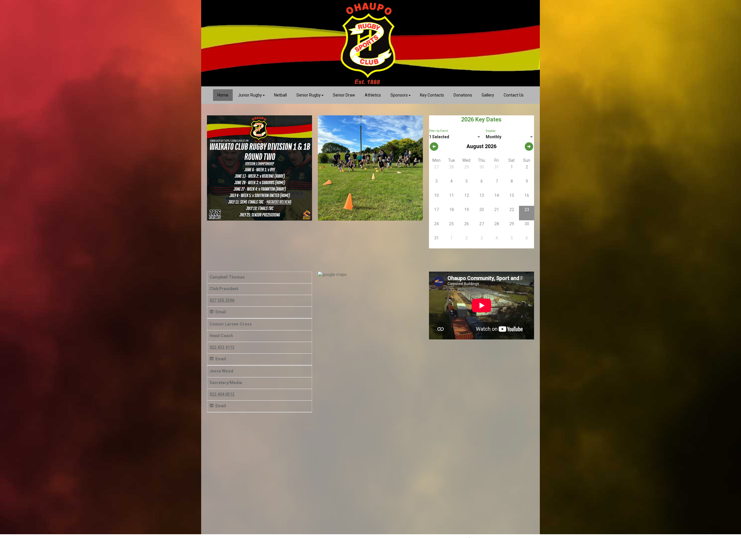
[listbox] (455, 137)
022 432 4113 (222, 347)
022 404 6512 (222, 394)
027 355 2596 (222, 300)
